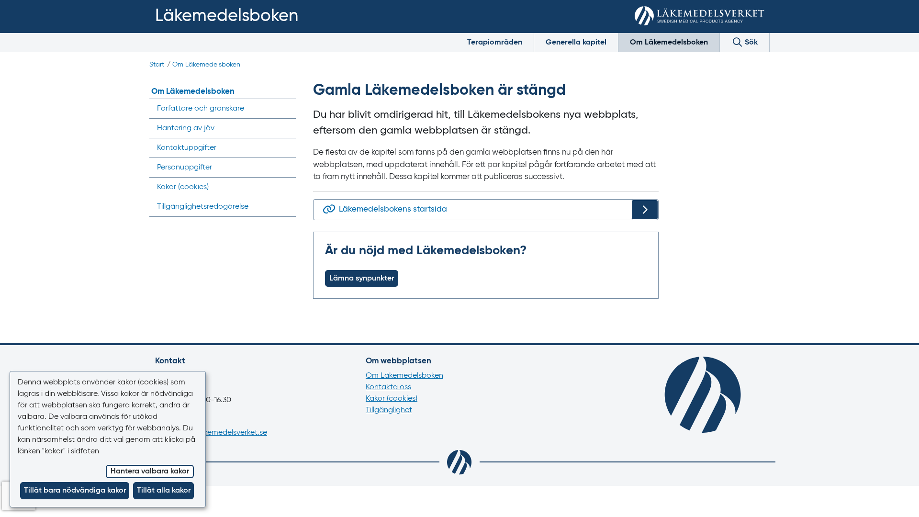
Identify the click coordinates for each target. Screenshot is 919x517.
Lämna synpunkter (361, 278)
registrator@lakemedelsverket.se (211, 433)
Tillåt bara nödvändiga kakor (75, 491)
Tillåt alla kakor (164, 491)
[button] (897, 498)
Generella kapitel (576, 42)
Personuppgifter (184, 167)
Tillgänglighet (389, 410)
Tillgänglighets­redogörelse (202, 207)
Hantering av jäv (185, 128)
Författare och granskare (200, 108)
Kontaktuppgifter (186, 148)
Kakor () (183, 187)
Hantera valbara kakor (150, 471)
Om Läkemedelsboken (669, 42)
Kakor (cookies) (391, 399)
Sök (750, 42)
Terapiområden (494, 42)
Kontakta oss (388, 387)
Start (156, 64)
